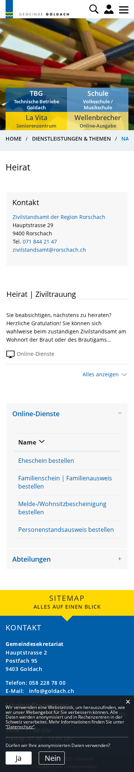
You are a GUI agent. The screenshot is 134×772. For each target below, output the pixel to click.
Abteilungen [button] (31, 559)
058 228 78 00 (47, 682)
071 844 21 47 (40, 241)
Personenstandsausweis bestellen (66, 529)
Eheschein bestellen (46, 460)
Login (109, 9)
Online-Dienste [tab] (35, 353)
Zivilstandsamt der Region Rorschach (59, 216)
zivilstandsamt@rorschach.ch (49, 249)
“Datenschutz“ (20, 727)
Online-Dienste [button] (36, 413)
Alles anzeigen (101, 374)
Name (27, 442)
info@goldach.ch (51, 690)
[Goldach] (37, 9)
